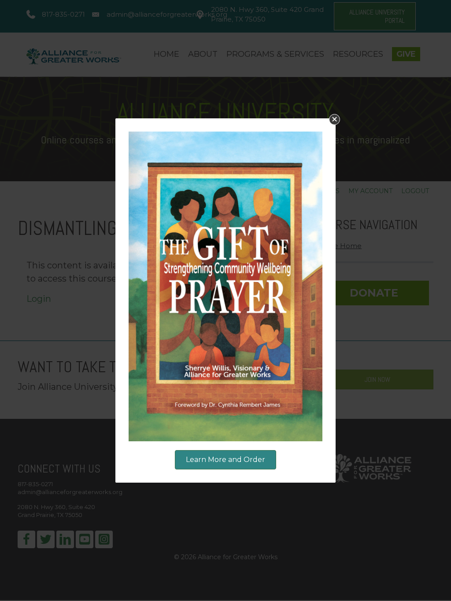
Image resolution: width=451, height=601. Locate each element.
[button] (334, 119)
